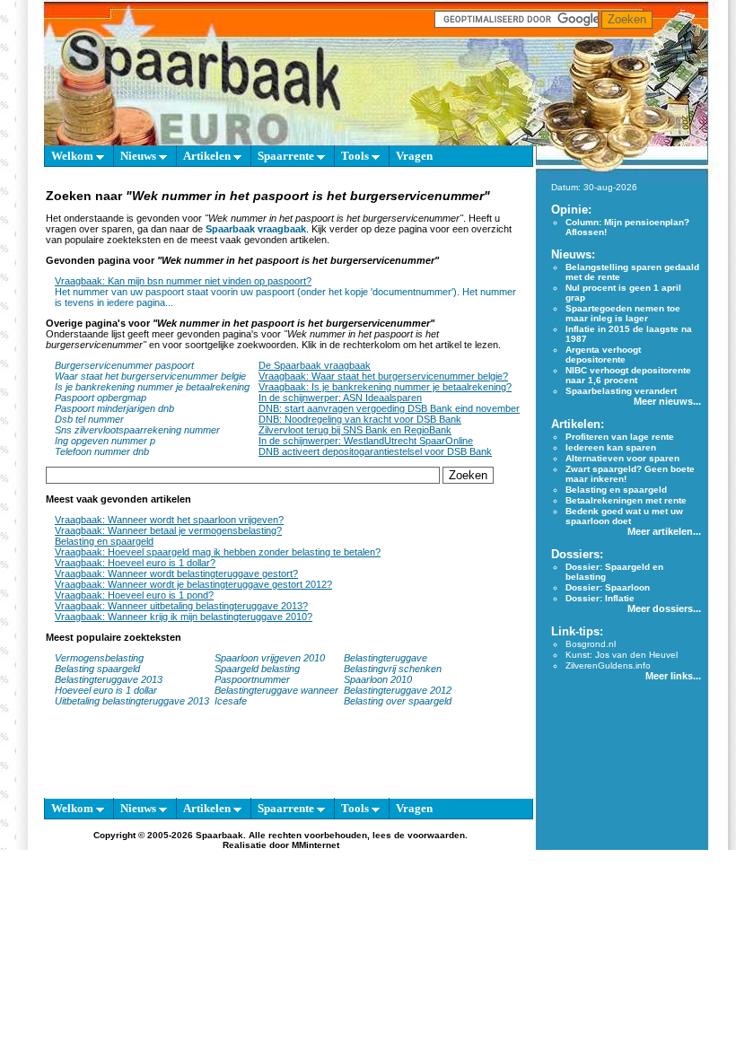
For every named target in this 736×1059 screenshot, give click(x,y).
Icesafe (231, 701)
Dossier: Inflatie (600, 598)
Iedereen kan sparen (610, 447)
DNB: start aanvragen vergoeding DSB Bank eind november (389, 408)
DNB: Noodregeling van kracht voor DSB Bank (359, 419)
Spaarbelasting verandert (621, 391)
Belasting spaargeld (97, 668)
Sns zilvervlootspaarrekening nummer (137, 429)
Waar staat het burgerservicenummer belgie (150, 376)
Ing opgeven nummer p (105, 440)
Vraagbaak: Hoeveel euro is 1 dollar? (135, 562)
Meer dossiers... (664, 608)
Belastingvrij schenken (393, 668)
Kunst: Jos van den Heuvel (621, 655)
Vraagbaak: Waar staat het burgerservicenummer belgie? (383, 376)
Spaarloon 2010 (379, 679)
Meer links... (673, 675)
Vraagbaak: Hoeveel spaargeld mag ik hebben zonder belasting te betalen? (218, 552)
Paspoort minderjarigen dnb (114, 408)
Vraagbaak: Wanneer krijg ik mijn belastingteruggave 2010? (183, 616)
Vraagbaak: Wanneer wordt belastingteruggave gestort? (176, 573)
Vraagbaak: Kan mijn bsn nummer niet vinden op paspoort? (183, 281)
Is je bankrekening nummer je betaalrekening (152, 386)
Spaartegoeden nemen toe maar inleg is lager (622, 313)
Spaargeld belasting (257, 668)
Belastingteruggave (385, 657)
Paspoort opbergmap (100, 397)
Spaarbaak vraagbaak (256, 228)
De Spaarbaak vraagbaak (314, 365)
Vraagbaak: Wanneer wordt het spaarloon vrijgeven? (169, 519)
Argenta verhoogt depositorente (603, 354)
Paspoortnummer (252, 679)
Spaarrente (287, 155)
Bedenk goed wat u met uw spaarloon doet (624, 516)
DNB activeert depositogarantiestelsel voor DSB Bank (375, 451)
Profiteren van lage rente (619, 437)
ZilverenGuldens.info (608, 665)
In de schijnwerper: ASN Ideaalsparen (340, 397)
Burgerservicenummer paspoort (124, 365)
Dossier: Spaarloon (607, 587)
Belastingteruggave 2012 (397, 690)
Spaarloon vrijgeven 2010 (270, 657)
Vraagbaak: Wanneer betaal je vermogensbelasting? (168, 530)
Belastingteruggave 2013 (108, 679)
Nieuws (139, 155)
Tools (356, 155)
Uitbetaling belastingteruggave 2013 (132, 701)
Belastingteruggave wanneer (276, 690)
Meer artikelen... (664, 531)
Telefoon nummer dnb (102, 451)
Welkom (73, 155)
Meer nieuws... (667, 401)
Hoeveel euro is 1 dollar (106, 690)
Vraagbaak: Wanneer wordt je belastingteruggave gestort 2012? (193, 584)
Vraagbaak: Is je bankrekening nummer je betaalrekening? (385, 386)
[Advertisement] (281, 761)
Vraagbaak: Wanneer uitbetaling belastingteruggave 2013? (181, 605)
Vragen (414, 155)
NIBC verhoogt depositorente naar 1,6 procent (628, 375)
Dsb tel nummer (89, 419)
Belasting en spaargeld (104, 541)
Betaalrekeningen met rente (626, 500)
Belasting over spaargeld (397, 701)
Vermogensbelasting (99, 657)
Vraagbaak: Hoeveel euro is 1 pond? (134, 595)
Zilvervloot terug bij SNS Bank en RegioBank (354, 429)
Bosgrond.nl (590, 644)
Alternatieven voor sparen (622, 458)
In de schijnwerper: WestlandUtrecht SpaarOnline (365, 440)
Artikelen (208, 155)
